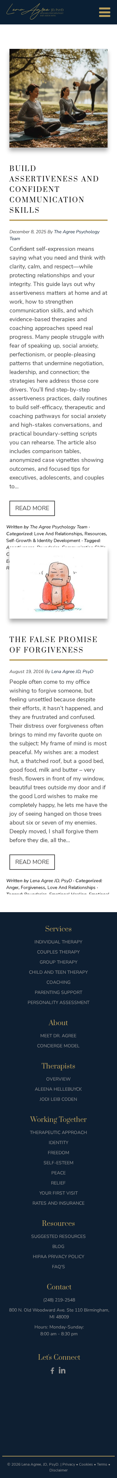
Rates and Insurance (58, 1203)
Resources (95, 534)
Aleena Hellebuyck (58, 1089)
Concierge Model (58, 1046)
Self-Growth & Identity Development (43, 541)
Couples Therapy (58, 952)
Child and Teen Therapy (58, 972)
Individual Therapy (58, 942)
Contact (59, 1287)
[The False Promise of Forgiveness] (58, 585)
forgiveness (33, 887)
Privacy (68, 1464)
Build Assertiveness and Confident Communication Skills (54, 190)
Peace (58, 1173)
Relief (58, 1183)
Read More (32, 508)
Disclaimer (58, 1470)
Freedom (58, 1153)
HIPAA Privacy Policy (58, 1257)
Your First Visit (58, 1193)
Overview (58, 1079)
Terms (102, 1464)
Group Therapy (58, 962)
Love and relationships (58, 534)
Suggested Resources (58, 1236)
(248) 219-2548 (59, 1300)
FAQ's (58, 1267)
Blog (58, 1246)
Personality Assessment (58, 1002)
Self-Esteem (58, 1163)
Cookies (86, 1464)
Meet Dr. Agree (58, 1036)
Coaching (58, 982)
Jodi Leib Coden (58, 1099)
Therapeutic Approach (58, 1132)
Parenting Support (58, 992)
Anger (12, 887)
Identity (58, 1143)
